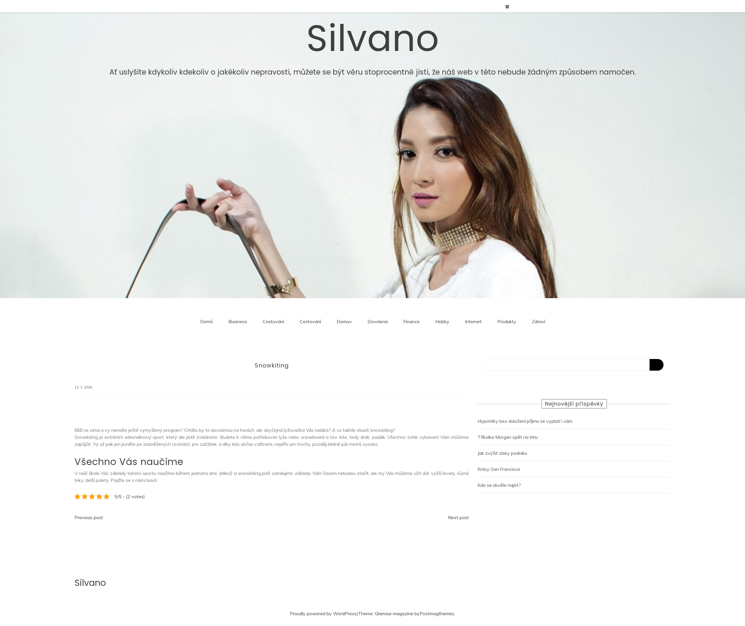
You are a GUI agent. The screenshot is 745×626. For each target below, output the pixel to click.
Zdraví (538, 321)
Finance (411, 321)
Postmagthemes (437, 613)
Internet (473, 321)
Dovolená (378, 321)
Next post (458, 517)
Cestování (273, 321)
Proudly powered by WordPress (323, 613)
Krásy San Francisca (499, 469)
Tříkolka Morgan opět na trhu (508, 437)
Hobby (442, 321)
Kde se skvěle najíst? (499, 485)
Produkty (506, 321)
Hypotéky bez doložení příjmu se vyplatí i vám (525, 421)
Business (237, 321)
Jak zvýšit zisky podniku (502, 453)
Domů (206, 321)
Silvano (372, 38)
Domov (344, 321)
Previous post (88, 517)
